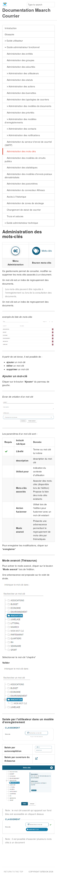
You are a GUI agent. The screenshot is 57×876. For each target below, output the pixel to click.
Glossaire (9, 34)
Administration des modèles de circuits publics (25, 159)
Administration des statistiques (21, 167)
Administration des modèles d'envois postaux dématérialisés (28, 175)
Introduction (11, 28)
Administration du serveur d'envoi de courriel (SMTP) (28, 143)
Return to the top (13, 871)
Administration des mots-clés (21, 151)
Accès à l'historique (16, 196)
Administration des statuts (19, 79)
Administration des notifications (24, 135)
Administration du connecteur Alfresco (25, 190)
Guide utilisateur (14, 40)
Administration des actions (21, 86)
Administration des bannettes (21, 92)
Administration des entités (19, 53)
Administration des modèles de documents (29, 106)
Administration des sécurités (20, 66)
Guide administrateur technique (22, 222)
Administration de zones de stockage (25, 203)
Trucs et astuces (14, 216)
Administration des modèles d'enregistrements (20, 121)
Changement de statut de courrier (23, 209)
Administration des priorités (20, 112)
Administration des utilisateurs (23, 73)
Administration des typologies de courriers (27, 99)
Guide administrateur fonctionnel (23, 47)
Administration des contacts (22, 128)
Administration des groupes (20, 60)
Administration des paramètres (22, 183)
